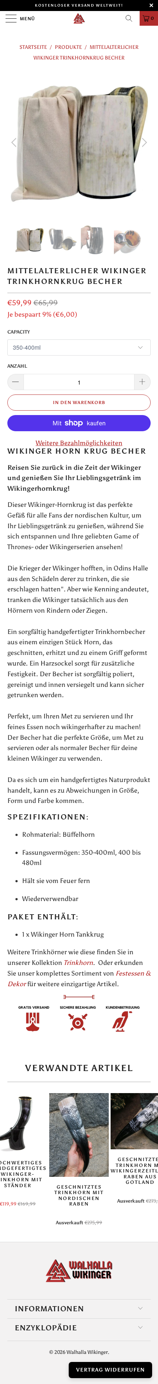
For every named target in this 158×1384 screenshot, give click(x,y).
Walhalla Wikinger (87, 1352)
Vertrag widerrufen (110, 1370)
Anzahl (17, 366)
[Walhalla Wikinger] (79, 18)
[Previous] (15, 142)
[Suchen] (131, 18)
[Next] (143, 142)
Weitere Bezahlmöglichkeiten (79, 443)
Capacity (18, 332)
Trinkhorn (78, 963)
